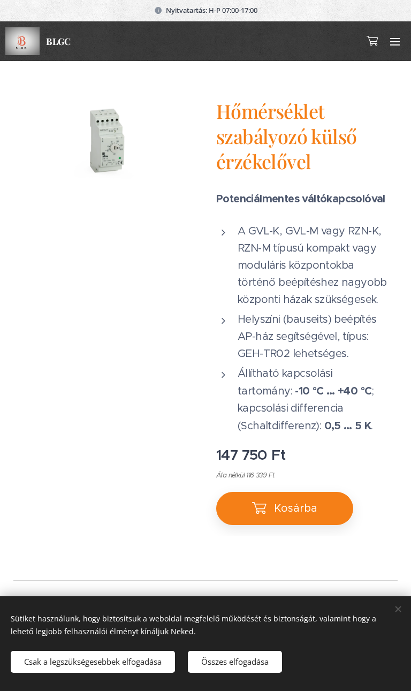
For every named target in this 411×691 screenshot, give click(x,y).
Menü (395, 41)
